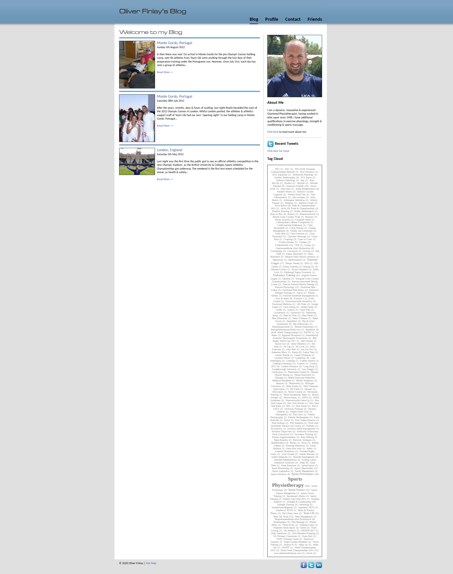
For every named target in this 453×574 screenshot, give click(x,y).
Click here (272, 132)
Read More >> (165, 72)
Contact (293, 19)
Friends (315, 19)
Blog (254, 19)
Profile (271, 19)
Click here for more (278, 151)
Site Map (151, 563)
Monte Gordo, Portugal (174, 43)
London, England (169, 150)
